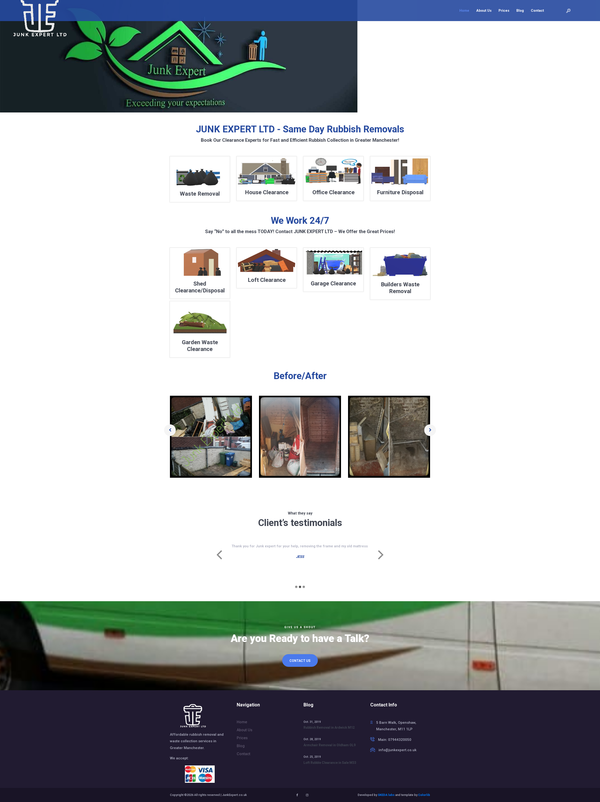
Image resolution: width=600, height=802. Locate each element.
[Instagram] (307, 795)
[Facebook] (297, 795)
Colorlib (424, 795)
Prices (504, 10)
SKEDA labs (386, 795)
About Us (483, 10)
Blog (520, 10)
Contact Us (300, 661)
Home (464, 10)
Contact (537, 10)
